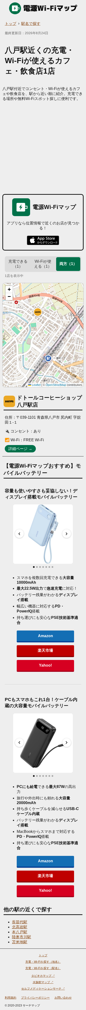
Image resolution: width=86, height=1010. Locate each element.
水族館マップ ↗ (43, 982)
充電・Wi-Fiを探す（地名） (43, 961)
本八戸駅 (19, 932)
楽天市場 (45, 650)
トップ (10, 24)
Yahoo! (45, 665)
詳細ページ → (20, 449)
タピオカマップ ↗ (43, 975)
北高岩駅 (19, 927)
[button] (37, 312)
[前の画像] (19, 533)
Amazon (45, 636)
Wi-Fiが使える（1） (43, 263)
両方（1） (68, 264)
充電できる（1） (17, 263)
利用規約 (10, 997)
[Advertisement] (43, 146)
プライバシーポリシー (35, 997)
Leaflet (36, 385)
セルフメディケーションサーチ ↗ (43, 988)
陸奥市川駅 (21, 937)
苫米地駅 (19, 942)
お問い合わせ (63, 997)
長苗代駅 (19, 922)
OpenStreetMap (56, 385)
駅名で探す (30, 24)
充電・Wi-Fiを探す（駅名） (43, 968)
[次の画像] (66, 533)
